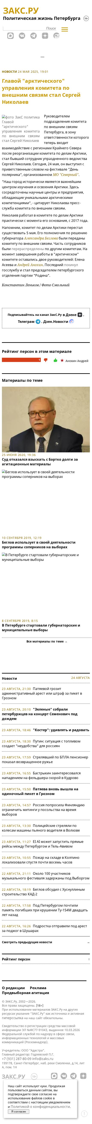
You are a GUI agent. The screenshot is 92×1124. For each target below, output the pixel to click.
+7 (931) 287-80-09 (16, 1058)
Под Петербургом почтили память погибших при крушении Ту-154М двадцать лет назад (45, 910)
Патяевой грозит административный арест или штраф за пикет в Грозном (42, 693)
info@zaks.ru (42, 1058)
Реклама (38, 987)
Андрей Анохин (30, 264)
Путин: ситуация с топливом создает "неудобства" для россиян (41, 743)
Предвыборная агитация (25, 992)
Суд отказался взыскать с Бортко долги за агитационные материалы (40, 461)
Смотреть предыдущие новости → (46, 942)
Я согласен (18, 1111)
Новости (9, 72)
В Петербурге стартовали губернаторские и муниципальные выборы (41, 627)
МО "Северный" (66, 174)
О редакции (13, 987)
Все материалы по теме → (46, 641)
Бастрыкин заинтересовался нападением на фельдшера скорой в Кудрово (41, 775)
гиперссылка (12, 1018)
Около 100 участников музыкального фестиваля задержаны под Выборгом (45, 875)
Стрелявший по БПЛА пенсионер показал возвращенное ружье (45, 759)
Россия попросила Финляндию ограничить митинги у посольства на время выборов (43, 810)
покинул (71, 264)
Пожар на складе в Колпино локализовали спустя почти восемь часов (40, 860)
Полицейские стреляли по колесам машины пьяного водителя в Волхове (41, 828)
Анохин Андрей (77, 361)
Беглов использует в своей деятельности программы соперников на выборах (39, 544)
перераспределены (28, 248)
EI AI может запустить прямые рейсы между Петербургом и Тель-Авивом (42, 844)
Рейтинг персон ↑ (46, 959)
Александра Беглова (41, 238)
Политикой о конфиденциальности (40, 1106)
